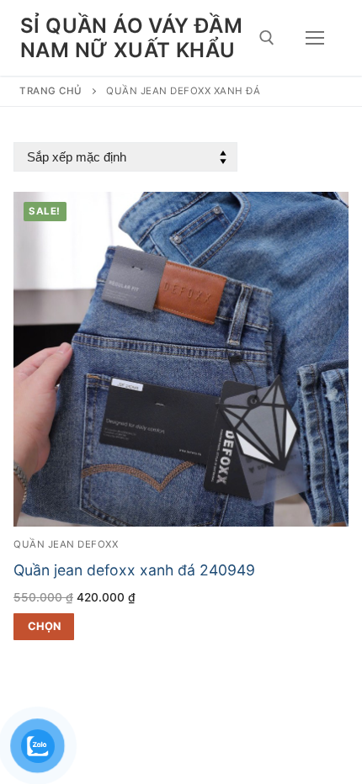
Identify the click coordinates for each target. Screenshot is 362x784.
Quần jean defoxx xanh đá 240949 (134, 570)
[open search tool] (266, 37)
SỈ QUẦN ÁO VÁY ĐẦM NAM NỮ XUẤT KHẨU (131, 37)
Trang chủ (51, 91)
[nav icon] (315, 38)
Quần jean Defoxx (65, 544)
